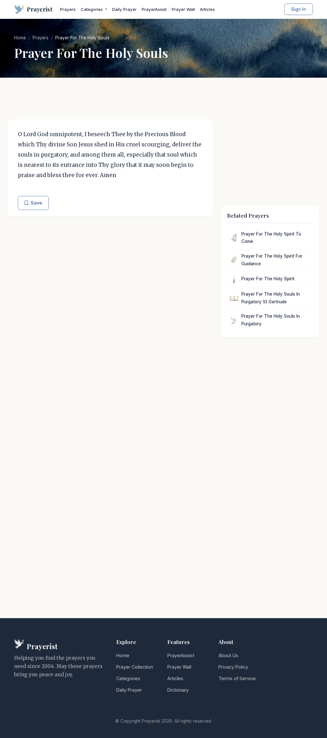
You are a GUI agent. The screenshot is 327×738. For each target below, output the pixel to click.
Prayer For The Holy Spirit (267, 278)
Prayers (68, 9)
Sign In (298, 9)
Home (20, 37)
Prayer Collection (134, 667)
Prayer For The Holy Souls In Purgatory (270, 320)
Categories (128, 678)
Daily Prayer (124, 9)
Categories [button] (92, 9)
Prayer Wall (183, 9)
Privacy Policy (233, 667)
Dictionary (178, 690)
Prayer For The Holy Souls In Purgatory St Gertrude (270, 297)
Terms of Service (237, 678)
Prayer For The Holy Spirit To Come (271, 237)
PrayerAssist (154, 9)
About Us (228, 655)
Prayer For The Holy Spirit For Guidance (271, 259)
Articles (207, 9)
